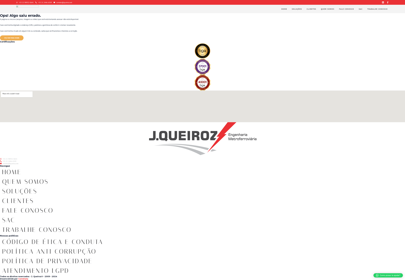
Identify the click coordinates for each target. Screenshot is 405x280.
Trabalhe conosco (377, 9)
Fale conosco (346, 9)
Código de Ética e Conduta (52, 242)
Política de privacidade (47, 261)
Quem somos (327, 9)
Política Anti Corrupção (49, 251)
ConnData (23, 279)
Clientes (311, 9)
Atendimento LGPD (35, 270)
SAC (361, 9)
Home (284, 9)
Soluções (297, 9)
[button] (388, 275)
